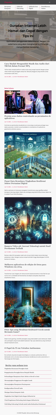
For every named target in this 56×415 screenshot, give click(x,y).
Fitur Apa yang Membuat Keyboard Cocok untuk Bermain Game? (27, 331)
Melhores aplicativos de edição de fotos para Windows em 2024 (25, 266)
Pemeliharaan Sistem (23, 76)
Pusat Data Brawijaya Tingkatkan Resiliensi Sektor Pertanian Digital (25, 182)
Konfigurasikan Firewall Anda (13, 388)
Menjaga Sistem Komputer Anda (14, 392)
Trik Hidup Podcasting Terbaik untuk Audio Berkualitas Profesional (25, 404)
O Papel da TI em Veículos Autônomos (22, 348)
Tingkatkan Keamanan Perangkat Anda (16, 368)
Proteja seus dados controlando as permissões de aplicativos (27, 117)
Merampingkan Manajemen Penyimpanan (17, 384)
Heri (15, 76)
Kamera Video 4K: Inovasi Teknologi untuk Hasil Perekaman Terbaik (27, 247)
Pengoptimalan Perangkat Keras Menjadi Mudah (19, 372)
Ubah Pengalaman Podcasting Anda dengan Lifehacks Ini (21, 400)
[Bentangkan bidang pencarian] (49, 2)
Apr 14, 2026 (7, 121)
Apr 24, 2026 (7, 76)
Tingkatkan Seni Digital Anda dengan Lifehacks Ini (19, 396)
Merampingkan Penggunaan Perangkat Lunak (18, 380)
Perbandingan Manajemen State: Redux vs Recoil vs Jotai (21, 376)
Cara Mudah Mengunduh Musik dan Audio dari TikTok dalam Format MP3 (26, 65)
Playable (8, 2)
